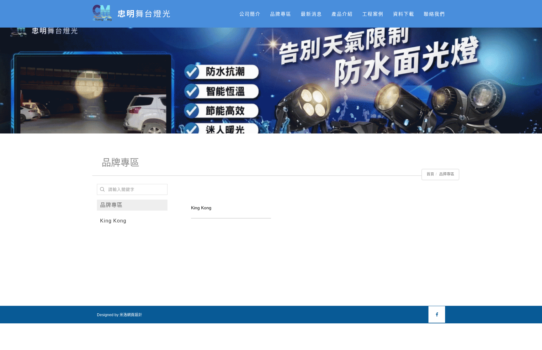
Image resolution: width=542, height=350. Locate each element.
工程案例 (373, 14)
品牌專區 (280, 14)
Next (537, 92)
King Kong (113, 220)
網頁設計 (134, 315)
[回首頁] (134, 13)
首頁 (430, 174)
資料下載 (403, 14)
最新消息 (311, 14)
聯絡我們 (434, 14)
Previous (4, 92)
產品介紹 (342, 14)
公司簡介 (250, 14)
